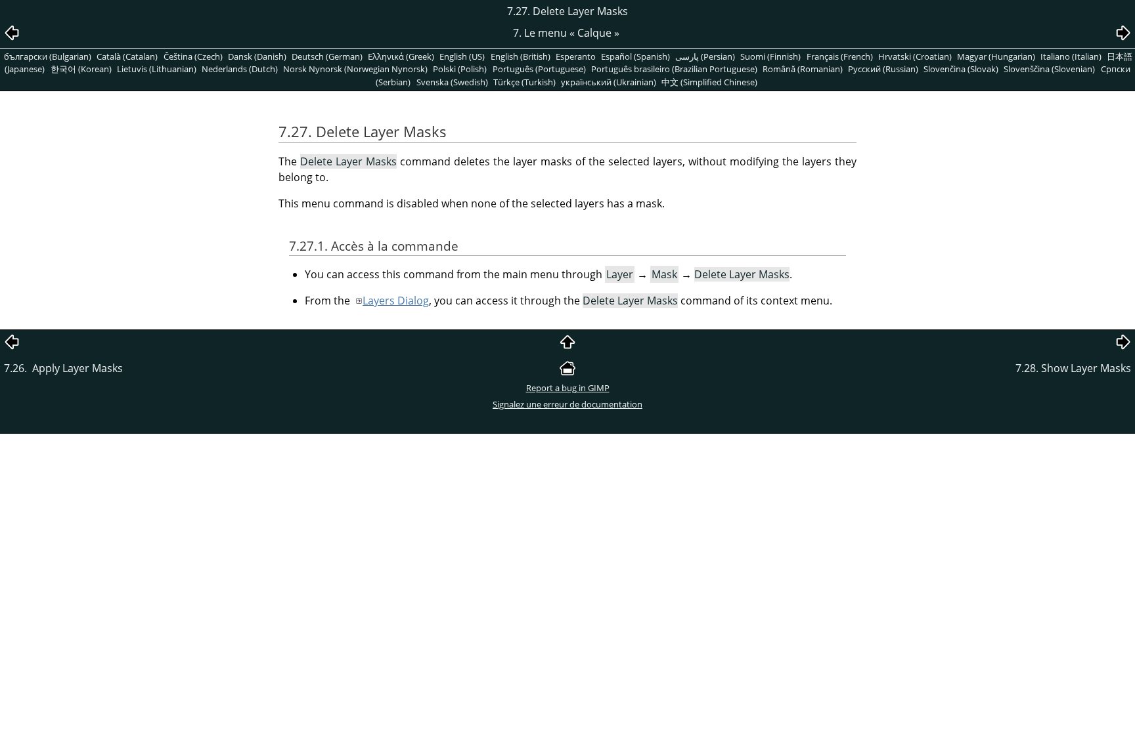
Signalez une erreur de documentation (567, 404)
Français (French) (840, 56)
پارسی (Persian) (705, 56)
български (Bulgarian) (47, 56)
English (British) (520, 56)
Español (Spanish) (635, 56)
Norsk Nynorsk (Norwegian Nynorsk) (355, 69)
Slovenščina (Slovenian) (1049, 69)
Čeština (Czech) (193, 56)
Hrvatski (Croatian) (915, 56)
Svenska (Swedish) (452, 82)
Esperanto (576, 56)
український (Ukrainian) (608, 82)
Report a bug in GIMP (568, 388)
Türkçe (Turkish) (524, 82)
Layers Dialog (396, 300)
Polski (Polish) (460, 69)
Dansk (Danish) (257, 56)
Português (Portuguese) (539, 69)
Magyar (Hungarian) (996, 56)
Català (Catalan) (127, 56)
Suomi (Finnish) (770, 56)
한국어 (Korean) (81, 69)
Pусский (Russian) (883, 69)
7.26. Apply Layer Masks (64, 368)
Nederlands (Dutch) (240, 69)
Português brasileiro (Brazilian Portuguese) (674, 69)
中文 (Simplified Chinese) (709, 82)
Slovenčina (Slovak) (961, 69)
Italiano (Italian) (1071, 56)
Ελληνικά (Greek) (401, 56)
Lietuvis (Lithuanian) (156, 69)
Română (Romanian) (803, 69)
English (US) (462, 56)
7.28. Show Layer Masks (1073, 368)
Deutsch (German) (327, 56)
